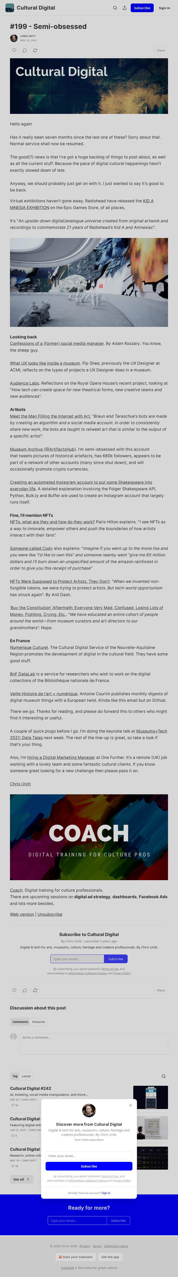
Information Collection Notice (88, 1180)
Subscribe (89, 1166)
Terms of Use (110, 1176)
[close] (130, 1105)
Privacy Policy (121, 1180)
